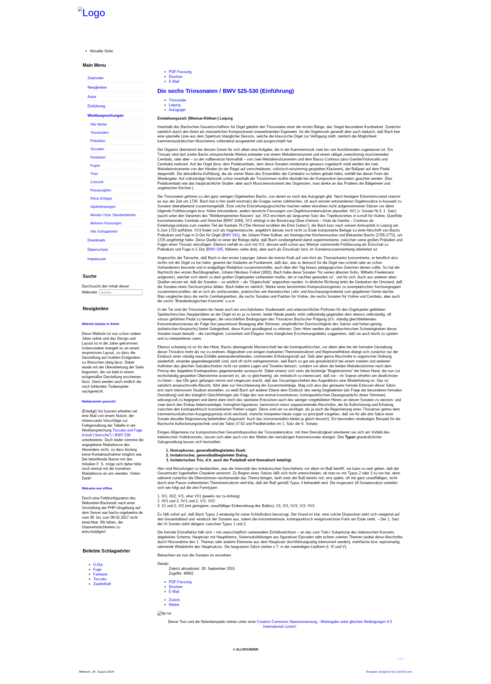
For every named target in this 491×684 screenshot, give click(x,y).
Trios (94, 174)
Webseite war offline (97, 488)
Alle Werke (98, 124)
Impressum (97, 259)
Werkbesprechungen (106, 115)
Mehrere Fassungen (106, 223)
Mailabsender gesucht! (99, 401)
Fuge (97, 569)
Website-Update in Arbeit (100, 324)
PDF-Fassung (180, 72)
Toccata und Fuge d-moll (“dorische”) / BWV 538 (112, 432)
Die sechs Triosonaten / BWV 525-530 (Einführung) (225, 91)
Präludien (97, 141)
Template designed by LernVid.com (389, 671)
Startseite (95, 78)
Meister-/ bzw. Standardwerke (113, 215)
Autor (92, 97)
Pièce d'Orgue (101, 198)
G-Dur (98, 564)
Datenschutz (98, 249)
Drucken (175, 76)
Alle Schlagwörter (104, 231)
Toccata (99, 579)
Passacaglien (100, 190)
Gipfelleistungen (103, 206)
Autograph (177, 110)
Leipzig (174, 105)
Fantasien (98, 157)
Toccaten (97, 149)
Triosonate (177, 100)
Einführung (96, 106)
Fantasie (100, 574)
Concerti (96, 182)
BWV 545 (215, 249)
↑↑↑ (400, 659)
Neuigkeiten (97, 87)
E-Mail (174, 81)
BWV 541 (230, 235)
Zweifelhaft (102, 584)
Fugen (95, 165)
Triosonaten (99, 132)
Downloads (96, 240)
